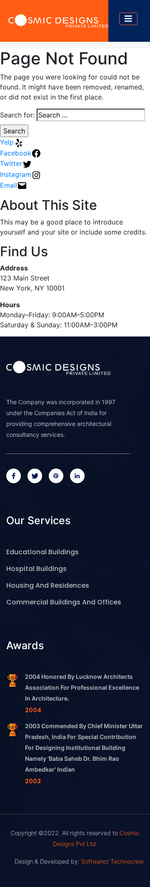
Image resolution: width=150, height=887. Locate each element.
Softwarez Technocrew (112, 861)
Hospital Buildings (36, 568)
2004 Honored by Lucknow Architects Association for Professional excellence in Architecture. (82, 687)
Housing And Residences (47, 585)
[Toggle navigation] (128, 19)
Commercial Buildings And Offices (63, 602)
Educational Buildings (42, 552)
